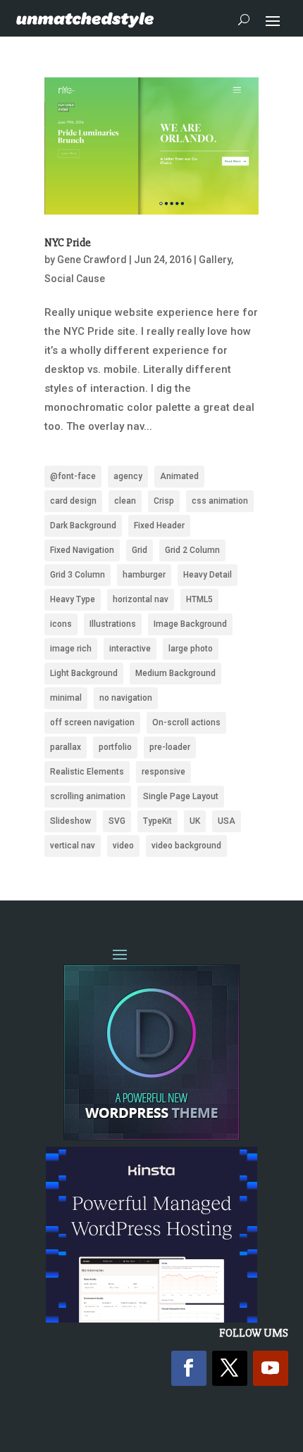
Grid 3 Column (77, 575)
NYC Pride (67, 243)
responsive (163, 772)
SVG (117, 821)
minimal (66, 698)
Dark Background (83, 525)
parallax (65, 747)
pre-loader (169, 747)
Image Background (190, 624)
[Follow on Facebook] (188, 1368)
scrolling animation (87, 796)
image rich (71, 649)
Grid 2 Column (192, 550)
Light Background (84, 673)
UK (195, 821)
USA (226, 821)
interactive (130, 649)
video (123, 846)
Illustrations (112, 624)
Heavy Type (72, 599)
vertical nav (72, 846)
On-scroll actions (186, 722)
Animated (179, 476)
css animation (220, 501)
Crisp (164, 501)
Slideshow (70, 821)
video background (186, 846)
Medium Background (175, 673)
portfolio (115, 747)
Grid (139, 550)
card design (73, 501)
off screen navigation (92, 722)
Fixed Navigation (82, 550)
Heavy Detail (207, 575)
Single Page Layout (180, 796)
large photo (190, 649)
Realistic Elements (87, 772)
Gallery (215, 259)
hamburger (144, 575)
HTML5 (199, 599)
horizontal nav (140, 599)
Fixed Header (159, 525)
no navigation (125, 698)
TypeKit (157, 821)
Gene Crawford (92, 259)
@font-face (73, 476)
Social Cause (74, 278)
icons (61, 624)
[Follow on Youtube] (270, 1368)
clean (125, 501)
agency (127, 476)
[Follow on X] (229, 1368)
